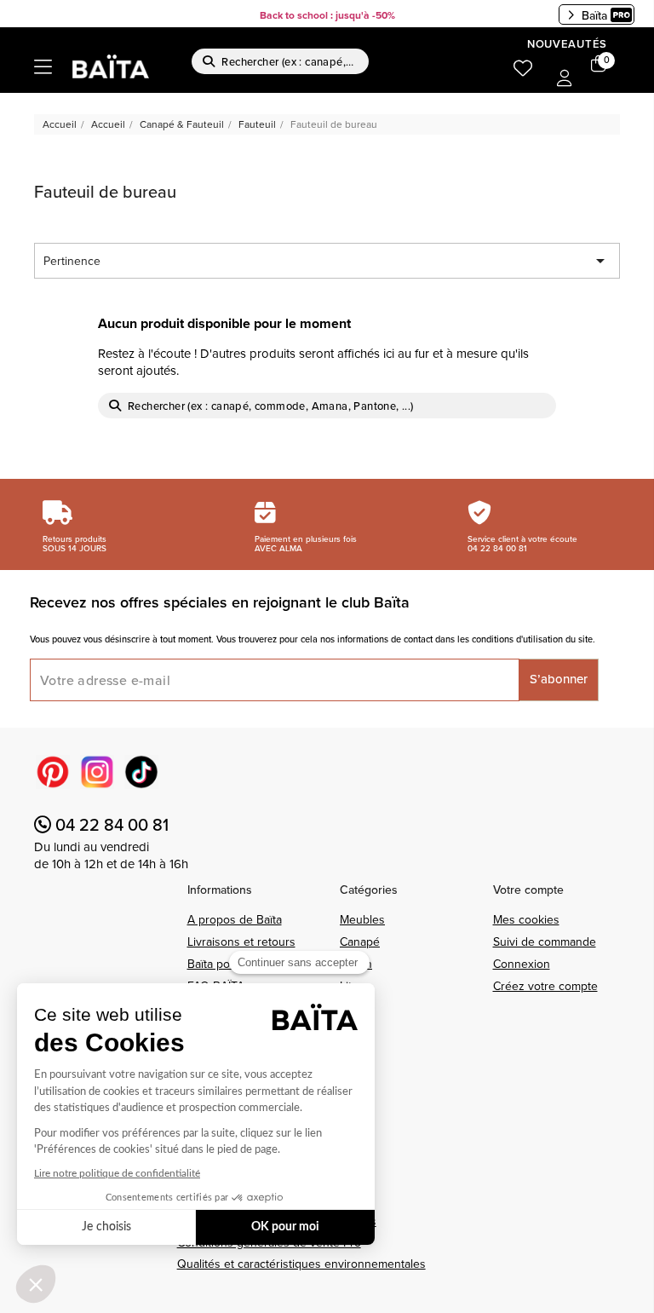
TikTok (141, 772)
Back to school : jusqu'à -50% (327, 15)
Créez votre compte (545, 985)
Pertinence (327, 261)
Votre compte (528, 889)
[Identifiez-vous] (564, 79)
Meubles (362, 919)
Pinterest (53, 772)
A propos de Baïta (234, 919)
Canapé (360, 941)
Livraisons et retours (241, 941)
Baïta (594, 15)
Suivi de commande (544, 941)
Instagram (97, 772)
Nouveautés (567, 44)
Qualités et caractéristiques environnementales (301, 1263)
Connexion (521, 963)
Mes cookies (526, 919)
